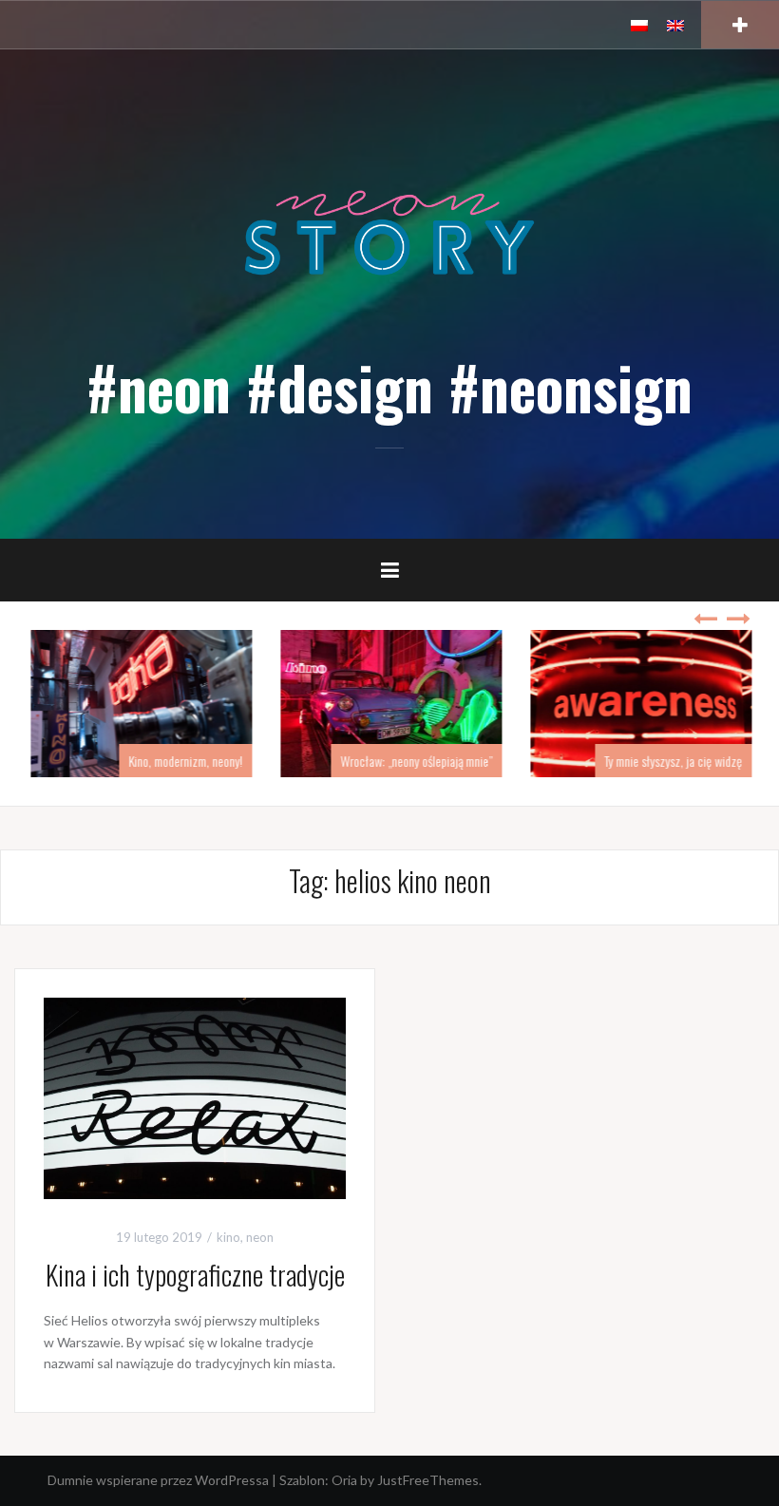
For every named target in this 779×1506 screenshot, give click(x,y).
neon (260, 1237)
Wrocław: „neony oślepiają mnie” (414, 761)
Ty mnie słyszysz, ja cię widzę (671, 761)
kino (228, 1237)
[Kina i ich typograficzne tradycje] (195, 1096)
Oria (344, 1480)
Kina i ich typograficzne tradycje (195, 1274)
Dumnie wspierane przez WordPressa (158, 1480)
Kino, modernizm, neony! (183, 761)
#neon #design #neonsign (389, 386)
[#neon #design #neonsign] (390, 231)
